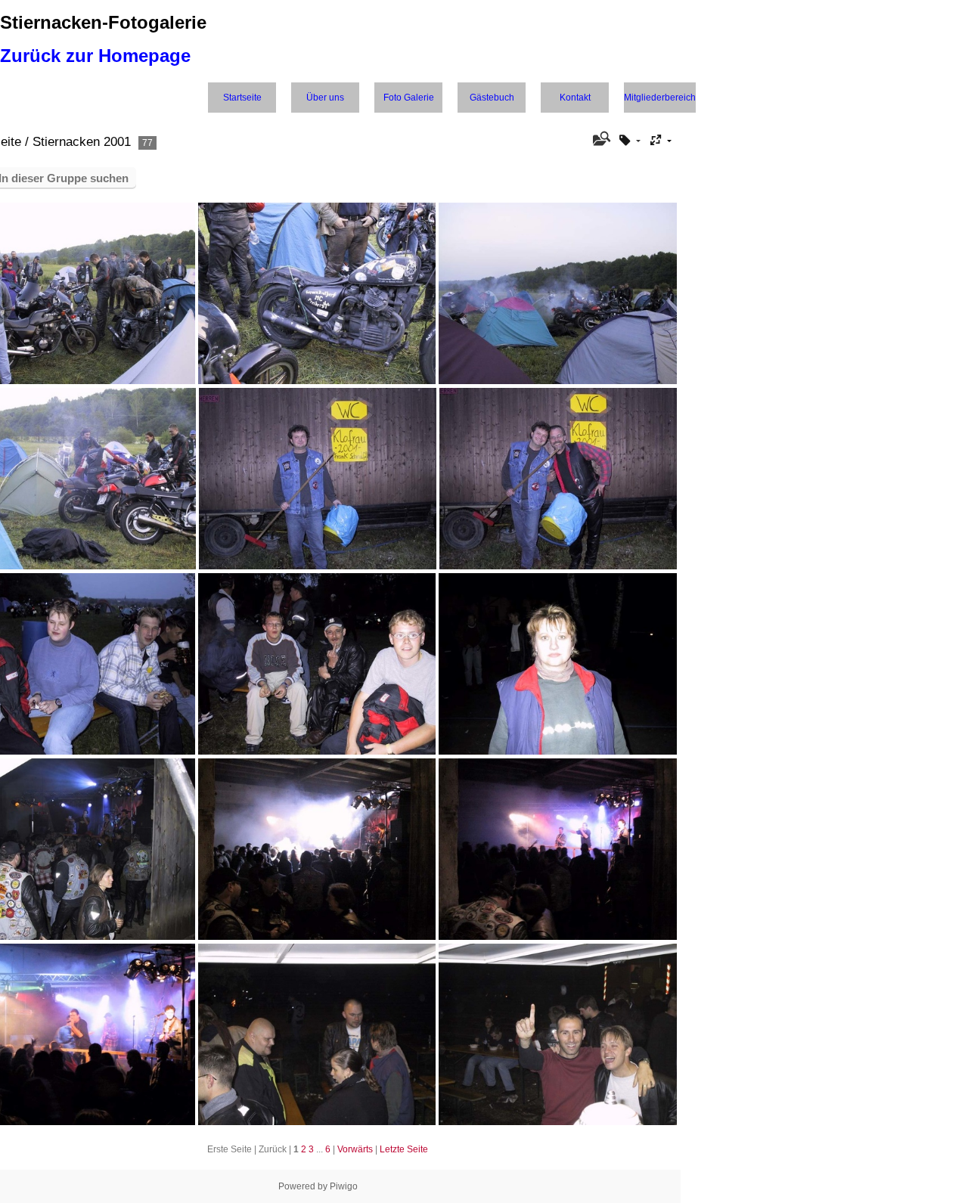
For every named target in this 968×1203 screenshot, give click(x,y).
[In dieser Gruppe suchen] (600, 141)
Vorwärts (355, 1149)
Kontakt (575, 97)
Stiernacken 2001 (82, 142)
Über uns (325, 97)
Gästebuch (492, 97)
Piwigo (344, 1186)
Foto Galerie (408, 97)
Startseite (242, 97)
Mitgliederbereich (660, 97)
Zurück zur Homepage (95, 55)
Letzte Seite (404, 1149)
